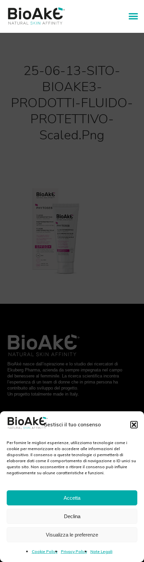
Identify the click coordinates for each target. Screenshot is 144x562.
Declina (72, 516)
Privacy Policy (74, 551)
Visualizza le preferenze (72, 535)
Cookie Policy (45, 551)
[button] (134, 424)
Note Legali (101, 551)
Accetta (72, 498)
